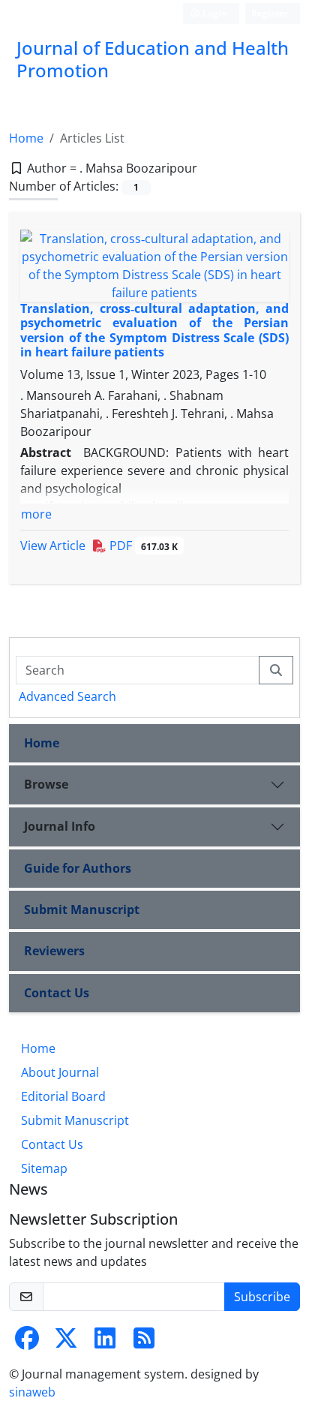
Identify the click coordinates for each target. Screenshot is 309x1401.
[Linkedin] (105, 1342)
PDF (142, 545)
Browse (46, 784)
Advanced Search (67, 696)
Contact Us (56, 993)
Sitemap (44, 1168)
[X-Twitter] (66, 1342)
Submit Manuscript (82, 909)
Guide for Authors (77, 868)
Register (269, 13)
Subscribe (262, 1296)
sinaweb (32, 1392)
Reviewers (54, 951)
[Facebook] (27, 1342)
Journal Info (59, 826)
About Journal (60, 1072)
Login (213, 13)
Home (26, 138)
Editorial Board (63, 1096)
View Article (53, 545)
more (36, 514)
